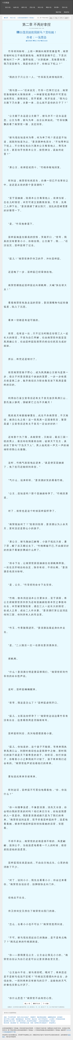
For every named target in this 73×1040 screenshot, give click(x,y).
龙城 (5, 1017)
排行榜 (56, 7)
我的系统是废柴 (41, 1017)
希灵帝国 (27, 1019)
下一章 (45, 1003)
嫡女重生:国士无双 (9, 1021)
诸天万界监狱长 (43, 1019)
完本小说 (64, 7)
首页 (6, 18)
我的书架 (58, 12)
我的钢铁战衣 (20, 1019)
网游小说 (48, 7)
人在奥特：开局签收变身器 (57, 1019)
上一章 (28, 1003)
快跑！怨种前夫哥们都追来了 (39, 1023)
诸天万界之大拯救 (9, 1019)
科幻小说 (40, 7)
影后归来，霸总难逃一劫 (11, 1023)
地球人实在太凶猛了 (23, 1017)
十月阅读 (5, 2)
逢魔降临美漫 (52, 1017)
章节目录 (37, 1003)
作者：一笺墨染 (36, 37)
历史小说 (32, 7)
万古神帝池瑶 (12, 1017)
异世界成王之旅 (24, 1023)
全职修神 (59, 1017)
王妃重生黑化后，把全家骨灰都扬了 (26, 1021)
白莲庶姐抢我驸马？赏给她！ (26, 18)
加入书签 (37, 41)
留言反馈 (44, 41)
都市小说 (24, 7)
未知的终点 (52, 1023)
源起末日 (34, 1019)
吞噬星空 (33, 1017)
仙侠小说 (16, 7)
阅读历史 (66, 12)
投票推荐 (30, 41)
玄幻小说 (7, 7)
